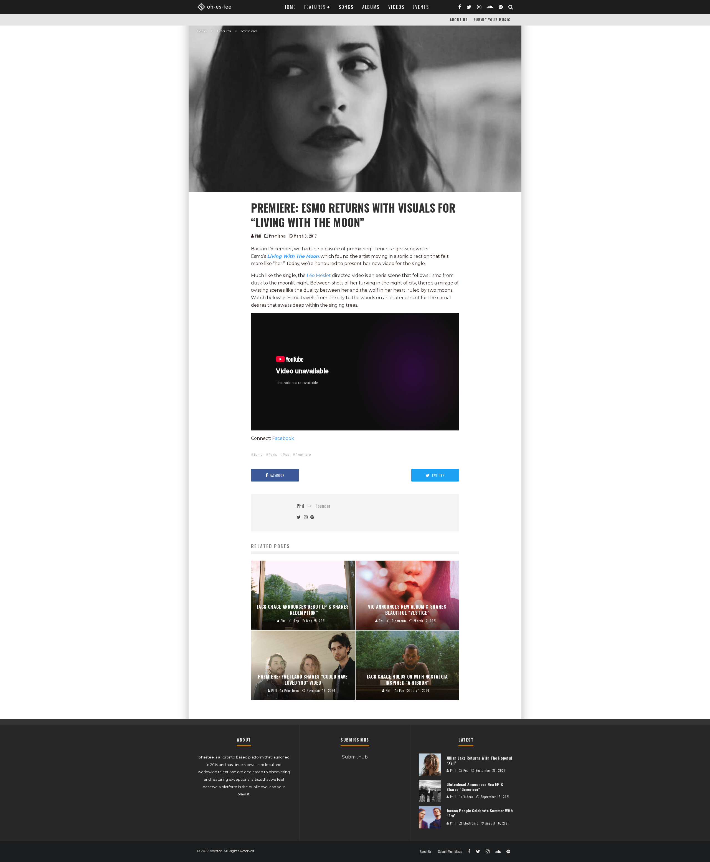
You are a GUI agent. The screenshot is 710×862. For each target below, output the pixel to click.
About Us (459, 19)
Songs (346, 7)
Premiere (303, 455)
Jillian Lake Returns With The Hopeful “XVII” (479, 760)
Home (289, 7)
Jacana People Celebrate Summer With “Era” (480, 813)
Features (315, 7)
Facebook (283, 438)
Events (421, 7)
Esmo (258, 455)
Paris (272, 455)
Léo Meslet (319, 275)
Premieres (277, 235)
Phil (257, 236)
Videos (396, 7)
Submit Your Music (491, 19)
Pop (286, 455)
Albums (371, 7)
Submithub (355, 757)
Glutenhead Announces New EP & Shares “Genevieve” (475, 786)
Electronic (470, 823)
